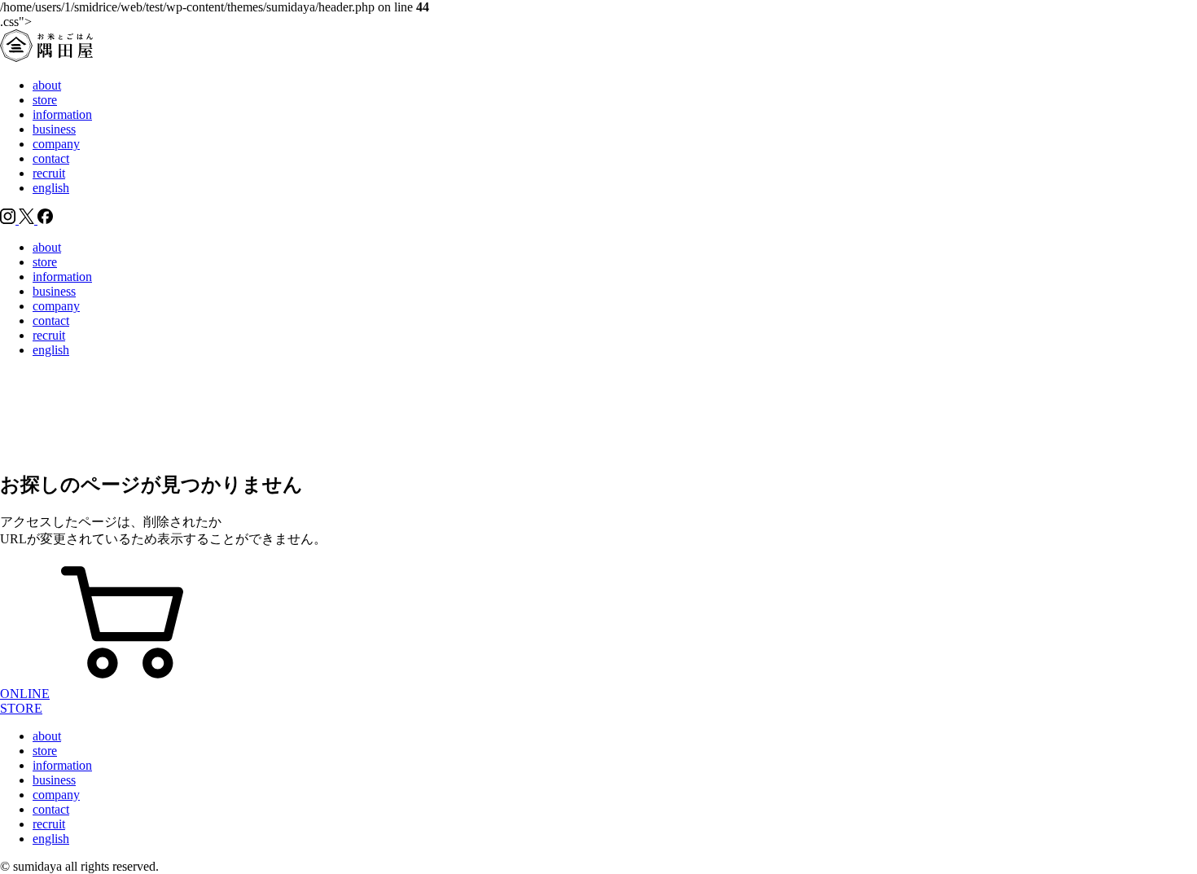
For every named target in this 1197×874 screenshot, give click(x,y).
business (54, 129)
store (45, 100)
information (62, 114)
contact (51, 158)
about (47, 85)
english (51, 188)
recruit (49, 173)
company (56, 144)
